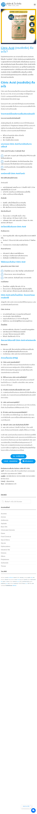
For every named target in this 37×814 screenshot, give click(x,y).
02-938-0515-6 (11, 476)
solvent (11, 583)
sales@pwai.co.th (10, 484)
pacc (18, 581)
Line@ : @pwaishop (10, 461)
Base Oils (4, 527)
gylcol (29, 579)
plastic (31, 581)
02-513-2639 (30, 476)
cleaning (22, 577)
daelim (28, 577)
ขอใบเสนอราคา (28, 461)
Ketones (3, 553)
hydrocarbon (33, 579)
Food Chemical (6, 537)
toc (26, 583)
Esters (3, 533)
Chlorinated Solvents (8, 530)
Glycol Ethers (5, 540)
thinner (23, 583)
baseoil (15, 577)
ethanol (6, 579)
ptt (6, 583)
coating (25, 577)
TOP (28, 583)
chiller (18, 577)
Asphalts (4, 524)
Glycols (3, 543)
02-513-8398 (21, 476)
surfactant (16, 583)
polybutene (3, 583)
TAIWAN (20, 583)
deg (31, 577)
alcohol (6, 577)
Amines (3, 517)
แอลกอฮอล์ (3, 585)
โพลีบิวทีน (14, 585)
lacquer (11, 581)
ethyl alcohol (11, 579)
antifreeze (11, 577)
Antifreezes (4, 520)
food (18, 579)
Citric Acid (7, 48)
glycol (22, 579)
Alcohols (4, 514)
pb (20, 581)
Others (3, 556)
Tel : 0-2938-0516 (18, 456)
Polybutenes (5, 560)
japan (4, 581)
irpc (1, 581)
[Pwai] (10, 4)
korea (8, 581)
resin (9, 583)
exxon (15, 579)
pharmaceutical (26, 581)
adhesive (3, 577)
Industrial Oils (5, 550)
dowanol (3, 579)
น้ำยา (31, 583)
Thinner (3, 566)
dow (34, 577)
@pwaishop (10, 481)
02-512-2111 (5, 479)
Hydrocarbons (5, 546)
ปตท (33, 583)
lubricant (15, 581)
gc (20, 579)
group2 (25, 579)
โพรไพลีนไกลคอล (9, 585)
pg (21, 581)
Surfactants (4, 563)
